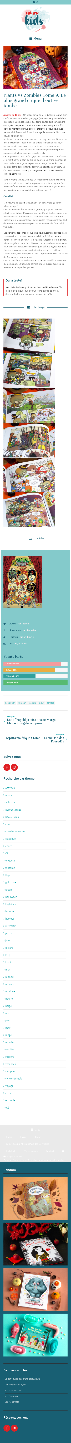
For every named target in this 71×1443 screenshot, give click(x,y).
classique (10, 839)
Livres (23, 1137)
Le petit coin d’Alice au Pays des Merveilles (27, 1144)
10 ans (19, 1156)
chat (7, 824)
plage (8, 1035)
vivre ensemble (13, 1078)
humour (22, 702)
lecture (9, 948)
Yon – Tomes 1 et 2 (14, 1390)
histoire (9, 911)
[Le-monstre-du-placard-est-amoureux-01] (35, 1289)
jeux (7, 940)
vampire (10, 1071)
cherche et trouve (15, 831)
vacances (10, 1064)
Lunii (8, 962)
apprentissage (13, 809)
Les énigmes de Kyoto (15, 1384)
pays (8, 1020)
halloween (10, 702)
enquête (10, 860)
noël (8, 1013)
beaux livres (12, 817)
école (8, 1093)
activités (10, 788)
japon (8, 933)
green (8, 889)
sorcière (9, 1049)
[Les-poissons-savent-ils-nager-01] (35, 1335)
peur (41, 702)
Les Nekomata (12, 1401)
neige (8, 1006)
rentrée (9, 1042)
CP (6, 853)
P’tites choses (31, 1151)
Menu (37, 38)
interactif (10, 926)
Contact (50, 1151)
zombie (50, 702)
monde (9, 977)
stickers (9, 1057)
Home (9, 1137)
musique (10, 991)
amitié (9, 795)
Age (11, 1156)
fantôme (10, 868)
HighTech (11, 1151)
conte (8, 846)
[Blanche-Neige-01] (35, 1244)
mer (7, 969)
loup (8, 955)
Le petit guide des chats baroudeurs (22, 1378)
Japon (38, 1137)
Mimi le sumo (11, 1396)
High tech (10, 904)
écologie (10, 1100)
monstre (32, 702)
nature (9, 998)
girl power (11, 882)
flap (7, 875)
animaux (10, 802)
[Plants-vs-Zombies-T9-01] (35, 67)
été (7, 1107)
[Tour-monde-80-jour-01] (35, 1198)
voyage (9, 1086)
